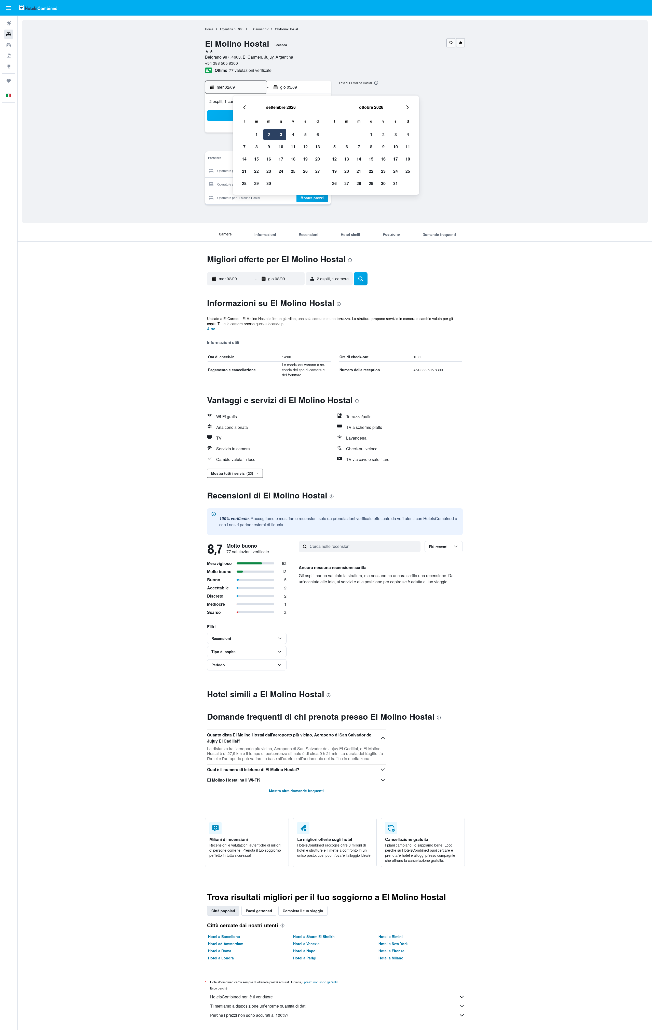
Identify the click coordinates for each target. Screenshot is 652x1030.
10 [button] (281, 147)
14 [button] (244, 159)
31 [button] (395, 183)
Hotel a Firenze (391, 950)
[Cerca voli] (8, 23)
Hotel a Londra (221, 957)
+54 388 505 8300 (221, 63)
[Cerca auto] (8, 45)
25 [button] (293, 171)
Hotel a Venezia (306, 943)
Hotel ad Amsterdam (225, 943)
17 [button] (281, 159)
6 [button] (318, 134)
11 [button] (293, 147)
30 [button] (268, 183)
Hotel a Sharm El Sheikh (314, 936)
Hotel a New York (393, 943)
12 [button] (305, 147)
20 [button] (317, 159)
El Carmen (257, 29)
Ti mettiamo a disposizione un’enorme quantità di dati (258, 1006)
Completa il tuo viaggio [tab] (303, 910)
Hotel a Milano (390, 957)
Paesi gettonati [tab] (259, 910)
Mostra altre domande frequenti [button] (296, 790)
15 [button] (256, 159)
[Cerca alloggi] (8, 34)
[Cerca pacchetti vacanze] (8, 55)
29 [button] (256, 183)
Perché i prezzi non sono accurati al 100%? (249, 1015)
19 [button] (305, 159)
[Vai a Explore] (8, 66)
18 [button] (293, 159)
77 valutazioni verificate (250, 70)
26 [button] (305, 171)
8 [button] (256, 147)
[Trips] (8, 81)
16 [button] (268, 159)
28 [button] (244, 183)
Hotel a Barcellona (224, 936)
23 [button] (268, 171)
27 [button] (317, 171)
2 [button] (269, 134)
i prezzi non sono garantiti (320, 982)
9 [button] (269, 147)
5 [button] (305, 134)
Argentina (226, 29)
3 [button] (281, 134)
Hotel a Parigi (304, 957)
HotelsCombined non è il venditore (241, 997)
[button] (8, 8)
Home (209, 29)
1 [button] (256, 134)
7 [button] (244, 147)
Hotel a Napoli (305, 950)
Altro (211, 328)
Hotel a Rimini (390, 936)
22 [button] (256, 171)
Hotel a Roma (219, 950)
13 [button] (317, 147)
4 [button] (293, 134)
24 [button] (281, 171)
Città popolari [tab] (223, 910)
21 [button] (244, 171)
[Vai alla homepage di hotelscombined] (38, 7)
